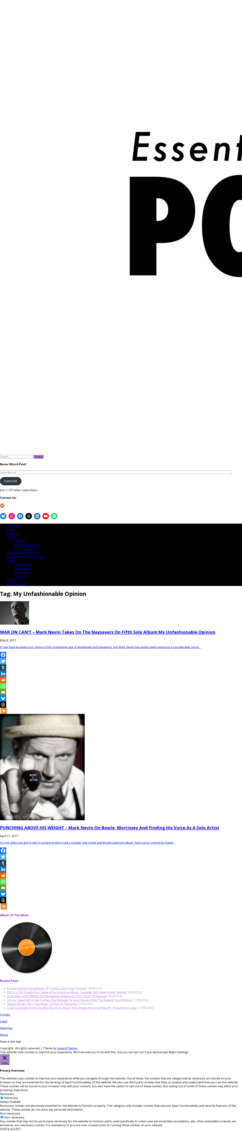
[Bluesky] (3, 698)
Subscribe (10, 481)
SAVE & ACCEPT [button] (10, 1129)
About (4, 1035)
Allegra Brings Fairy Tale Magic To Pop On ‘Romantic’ (42, 1004)
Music (11, 561)
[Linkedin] (3, 673)
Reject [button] (173, 1052)
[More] (4, 711)
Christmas (28, 549)
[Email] (3, 692)
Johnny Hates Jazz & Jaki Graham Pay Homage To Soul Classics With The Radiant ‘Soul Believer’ (70, 1000)
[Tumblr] (3, 667)
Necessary (11, 1098)
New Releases (23, 568)
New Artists (22, 572)
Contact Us (14, 525)
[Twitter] (3, 661)
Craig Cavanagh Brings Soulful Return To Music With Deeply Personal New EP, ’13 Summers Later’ (72, 1008)
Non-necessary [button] (10, 1113)
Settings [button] (182, 1052)
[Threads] (3, 704)
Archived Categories (27, 545)
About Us (13, 533)
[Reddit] (3, 680)
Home (11, 537)
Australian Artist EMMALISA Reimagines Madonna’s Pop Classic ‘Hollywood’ (57, 996)
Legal (10, 529)
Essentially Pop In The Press (26, 557)
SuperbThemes (67, 1048)
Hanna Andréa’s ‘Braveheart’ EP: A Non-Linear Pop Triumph (47, 988)
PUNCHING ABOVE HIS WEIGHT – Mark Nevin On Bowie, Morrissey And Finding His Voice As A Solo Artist (109, 827)
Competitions (23, 564)
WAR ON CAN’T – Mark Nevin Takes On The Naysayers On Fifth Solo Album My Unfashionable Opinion (107, 632)
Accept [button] (163, 1052)
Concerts (20, 576)
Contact (5, 1015)
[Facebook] (3, 655)
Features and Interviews (23, 553)
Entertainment (16, 584)
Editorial (19, 541)
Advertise (6, 1028)
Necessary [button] (7, 1094)
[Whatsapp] (3, 686)
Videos (11, 580)
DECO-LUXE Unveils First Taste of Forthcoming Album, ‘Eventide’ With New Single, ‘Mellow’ (67, 992)
